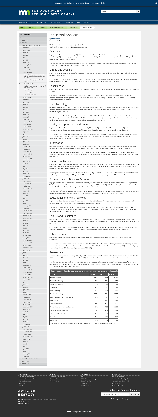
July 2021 (25, 193)
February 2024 (27, 117)
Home (21, 27)
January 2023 (26, 149)
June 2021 (25, 196)
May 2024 (25, 109)
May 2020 (25, 228)
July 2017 (25, 312)
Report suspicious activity (95, 3)
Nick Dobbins (55, 39)
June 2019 (25, 255)
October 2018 (27, 275)
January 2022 (26, 179)
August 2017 (26, 309)
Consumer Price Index (30, 95)
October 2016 (27, 334)
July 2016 (25, 341)
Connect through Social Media (120, 381)
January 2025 (26, 67)
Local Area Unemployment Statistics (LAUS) (34, 80)
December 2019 (27, 240)
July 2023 (25, 134)
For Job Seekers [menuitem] (25, 22)
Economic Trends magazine (27, 377)
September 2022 (28, 159)
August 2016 (26, 339)
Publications (42, 27)
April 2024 (26, 112)
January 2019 (26, 267)
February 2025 (27, 65)
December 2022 (27, 151)
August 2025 (26, 50)
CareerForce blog (86, 381)
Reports (21, 385)
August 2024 (26, 102)
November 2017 (27, 302)
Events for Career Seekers (57, 377)
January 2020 (26, 238)
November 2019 (27, 243)
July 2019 (25, 253)
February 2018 (27, 295)
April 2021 (26, 201)
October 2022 (27, 156)
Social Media (24, 40)
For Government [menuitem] (56, 22)
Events (52, 374)
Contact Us (116, 374)
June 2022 (25, 166)
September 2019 (28, 248)
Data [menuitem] (78, 22)
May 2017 (25, 317)
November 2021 (27, 184)
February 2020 (27, 235)
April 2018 (26, 290)
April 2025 (26, 60)
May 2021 (25, 198)
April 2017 (26, 319)
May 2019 (25, 258)
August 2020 (26, 221)
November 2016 (27, 332)
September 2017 (28, 307)
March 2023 (26, 144)
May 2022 (25, 169)
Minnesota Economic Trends (29, 359)
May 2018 (25, 287)
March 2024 (26, 114)
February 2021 (27, 206)
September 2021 (28, 188)
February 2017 (27, 324)
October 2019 (27, 245)
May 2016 (25, 346)
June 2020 (25, 225)
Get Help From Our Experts (120, 379)
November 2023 (27, 124)
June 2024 (25, 107)
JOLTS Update (28, 92)
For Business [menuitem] (41, 22)
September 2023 (28, 129)
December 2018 (27, 270)
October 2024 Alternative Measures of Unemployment (35, 86)
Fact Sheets (22, 383)
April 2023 (26, 142)
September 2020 (28, 218)
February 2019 (27, 265)
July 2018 (25, 282)
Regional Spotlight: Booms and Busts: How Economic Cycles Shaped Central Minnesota (34, 76)
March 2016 (26, 351)
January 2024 (26, 119)
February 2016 (27, 354)
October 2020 (27, 216)
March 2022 (26, 174)
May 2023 (25, 139)
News (22, 38)
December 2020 (27, 211)
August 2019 (26, 250)
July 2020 (25, 223)
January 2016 (26, 356)
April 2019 (26, 260)
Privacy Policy (116, 383)
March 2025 (26, 62)
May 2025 (25, 57)
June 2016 (25, 344)
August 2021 (26, 191)
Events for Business (55, 379)
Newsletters (24, 361)
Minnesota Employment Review (57, 27)
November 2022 (27, 154)
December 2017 (27, 299)
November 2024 (74, 27)
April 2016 (26, 349)
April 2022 (26, 171)
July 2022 (25, 164)
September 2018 (28, 277)
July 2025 (25, 53)
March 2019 (26, 262)
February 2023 (27, 147)
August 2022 (26, 161)
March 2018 (26, 292)
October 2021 (27, 186)
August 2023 (26, 132)
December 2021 (27, 181)
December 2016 (27, 329)
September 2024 (28, 100)
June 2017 (25, 314)
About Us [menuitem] (69, 22)
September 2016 (28, 337)
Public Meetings (54, 381)
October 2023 (27, 127)
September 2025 (28, 48)
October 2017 (27, 304)
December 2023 (27, 122)
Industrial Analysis (29, 84)
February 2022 (27, 176)
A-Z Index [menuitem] (87, 22)
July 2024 (25, 105)
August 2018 (26, 280)
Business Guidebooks (25, 381)
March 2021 (26, 203)
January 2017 (26, 327)
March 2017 (26, 322)
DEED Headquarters (118, 377)
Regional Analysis (28, 90)
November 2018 (27, 272)
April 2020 (26, 230)
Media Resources (25, 364)
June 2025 (25, 55)
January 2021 (26, 208)
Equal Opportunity (117, 385)
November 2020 (27, 213)
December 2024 (27, 70)
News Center (31, 27)
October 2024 (27, 97)
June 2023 (25, 137)
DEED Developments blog (88, 379)
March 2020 (26, 233)
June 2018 (25, 285)
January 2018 (26, 297)
